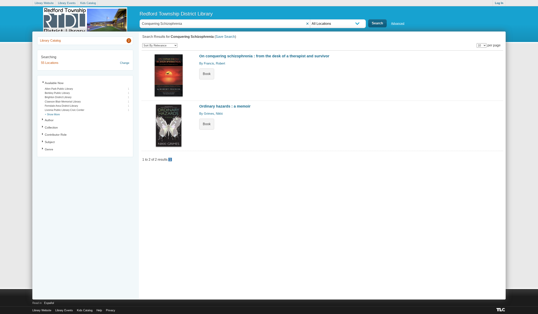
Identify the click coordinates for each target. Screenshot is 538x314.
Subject (50, 142)
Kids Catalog (88, 3)
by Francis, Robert (212, 63)
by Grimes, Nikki (211, 113)
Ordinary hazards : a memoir (225, 106)
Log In (499, 3)
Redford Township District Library (176, 14)
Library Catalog (85, 40)
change (124, 62)
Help (99, 310)
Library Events (67, 3)
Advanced (397, 23)
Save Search (225, 36)
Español (49, 303)
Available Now (54, 83)
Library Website (44, 3)
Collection (51, 127)
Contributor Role (56, 134)
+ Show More (52, 114)
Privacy (110, 310)
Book (207, 74)
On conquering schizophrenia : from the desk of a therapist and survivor (264, 56)
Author (49, 120)
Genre (49, 149)
